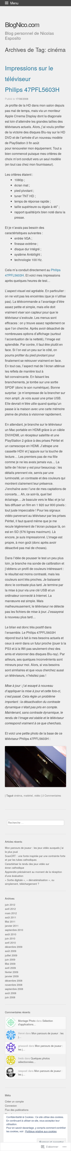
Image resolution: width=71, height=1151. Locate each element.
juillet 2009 (11, 955)
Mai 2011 (10, 921)
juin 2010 (10, 938)
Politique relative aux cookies (41, 1131)
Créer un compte (14, 1101)
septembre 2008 (14, 989)
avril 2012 (10, 909)
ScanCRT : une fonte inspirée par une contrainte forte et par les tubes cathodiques (35, 858)
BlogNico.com (22, 24)
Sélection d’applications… (35, 1022)
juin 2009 (10, 959)
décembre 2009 (13, 947)
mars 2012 (11, 913)
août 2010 (10, 934)
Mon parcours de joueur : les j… (41, 1035)
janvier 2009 (12, 976)
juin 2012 (10, 904)
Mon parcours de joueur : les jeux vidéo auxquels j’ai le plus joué (34, 849)
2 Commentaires (51, 795)
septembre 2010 (14, 930)
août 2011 (10, 917)
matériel (28, 795)
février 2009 (11, 972)
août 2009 (10, 951)
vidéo (37, 795)
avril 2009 (10, 968)
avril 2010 (10, 942)
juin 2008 (10, 997)
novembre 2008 (13, 985)
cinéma (18, 795)
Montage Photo (27, 1021)
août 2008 (10, 993)
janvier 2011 (12, 926)
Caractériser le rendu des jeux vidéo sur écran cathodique (27, 866)
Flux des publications (16, 1110)
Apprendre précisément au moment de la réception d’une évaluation (33, 873)
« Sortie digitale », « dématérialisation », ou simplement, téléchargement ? (29, 882)
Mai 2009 (10, 964)
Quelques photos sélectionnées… (34, 1060)
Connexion (11, 1105)
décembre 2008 (13, 980)
